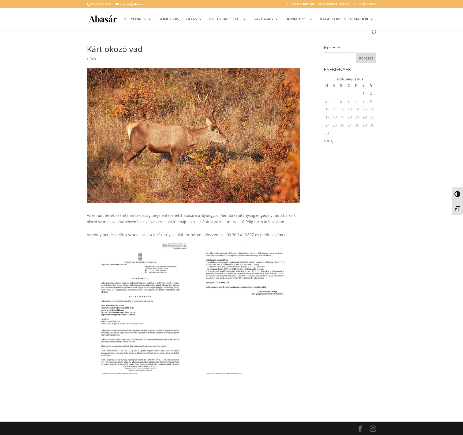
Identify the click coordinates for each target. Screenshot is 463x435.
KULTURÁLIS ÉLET (225, 19)
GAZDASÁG (263, 19)
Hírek (91, 58)
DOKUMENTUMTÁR (334, 4)
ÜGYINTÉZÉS (296, 19)
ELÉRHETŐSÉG (365, 4)
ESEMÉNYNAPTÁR (300, 4)
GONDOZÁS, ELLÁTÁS (177, 19)
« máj (329, 140)
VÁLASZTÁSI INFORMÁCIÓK (344, 19)
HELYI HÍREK (135, 19)
